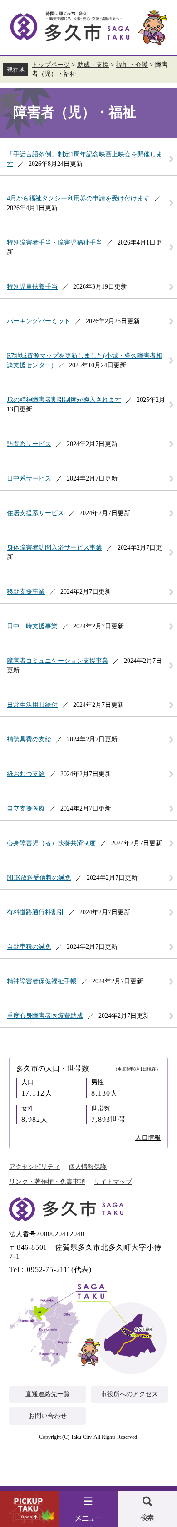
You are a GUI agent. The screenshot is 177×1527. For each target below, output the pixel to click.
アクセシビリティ (34, 1166)
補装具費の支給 (29, 739)
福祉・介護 (132, 64)
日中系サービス (29, 478)
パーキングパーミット (38, 321)
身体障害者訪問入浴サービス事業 (54, 547)
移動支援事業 (26, 591)
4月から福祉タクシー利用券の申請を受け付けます (78, 198)
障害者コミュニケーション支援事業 (57, 660)
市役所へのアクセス (129, 1394)
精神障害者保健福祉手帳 (42, 981)
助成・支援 (93, 64)
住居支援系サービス (35, 513)
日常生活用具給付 (32, 704)
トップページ (51, 64)
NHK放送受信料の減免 (39, 877)
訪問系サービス (29, 444)
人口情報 (148, 1137)
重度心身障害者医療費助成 (45, 1015)
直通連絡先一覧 (47, 1394)
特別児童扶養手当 (32, 286)
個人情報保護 (88, 1166)
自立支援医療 (26, 808)
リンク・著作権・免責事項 (47, 1181)
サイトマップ (113, 1181)
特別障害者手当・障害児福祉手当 (54, 242)
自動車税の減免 (29, 946)
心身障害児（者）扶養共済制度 (51, 843)
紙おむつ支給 (26, 774)
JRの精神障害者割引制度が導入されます (64, 399)
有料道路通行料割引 (35, 912)
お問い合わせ (48, 1415)
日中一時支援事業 (32, 626)
